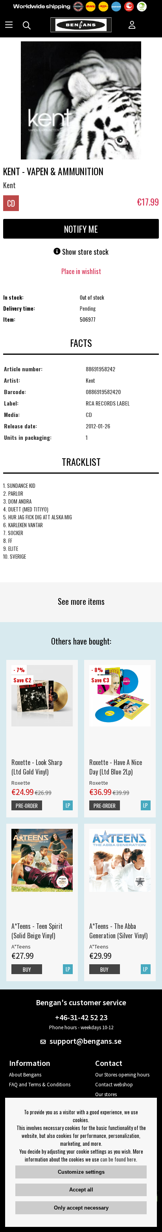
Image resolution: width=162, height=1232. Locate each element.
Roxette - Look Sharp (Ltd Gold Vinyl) (36, 767)
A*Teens (21, 946)
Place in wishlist (81, 271)
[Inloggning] (132, 25)
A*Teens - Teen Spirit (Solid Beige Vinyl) (37, 930)
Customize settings (81, 1172)
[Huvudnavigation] (9, 25)
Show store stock (85, 251)
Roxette (20, 782)
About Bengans (25, 1074)
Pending (88, 308)
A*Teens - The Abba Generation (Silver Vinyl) (118, 930)
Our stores (106, 1094)
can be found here (118, 1159)
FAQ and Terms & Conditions (39, 1084)
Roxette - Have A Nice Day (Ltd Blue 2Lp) (115, 767)
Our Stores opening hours (122, 1074)
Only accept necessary (81, 1208)
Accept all (81, 1190)
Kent (9, 185)
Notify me (81, 228)
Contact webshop (114, 1084)
